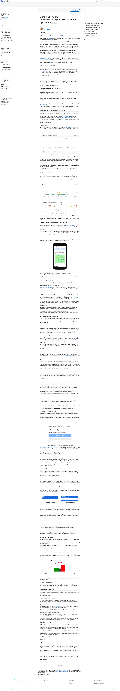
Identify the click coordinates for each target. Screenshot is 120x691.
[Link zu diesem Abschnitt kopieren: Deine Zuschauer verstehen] (49, 292)
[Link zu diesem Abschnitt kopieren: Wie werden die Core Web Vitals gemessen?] (63, 88)
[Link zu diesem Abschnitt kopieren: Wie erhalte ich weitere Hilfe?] (55, 589)
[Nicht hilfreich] (79, 14)
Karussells (41, 353)
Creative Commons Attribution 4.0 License (64, 670)
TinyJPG (68, 364)
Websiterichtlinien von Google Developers (62, 671)
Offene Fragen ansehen (46, 681)
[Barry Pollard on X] (44, 30)
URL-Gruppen (48, 215)
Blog (40, 1)
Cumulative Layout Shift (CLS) (48, 74)
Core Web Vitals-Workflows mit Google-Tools (67, 117)
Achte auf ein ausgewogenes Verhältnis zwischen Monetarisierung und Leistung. (53, 576)
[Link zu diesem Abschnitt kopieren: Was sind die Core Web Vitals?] (56, 65)
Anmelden (117, 1)
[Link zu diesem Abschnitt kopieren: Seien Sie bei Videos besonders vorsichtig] (54, 371)
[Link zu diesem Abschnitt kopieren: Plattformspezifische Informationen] (56, 598)
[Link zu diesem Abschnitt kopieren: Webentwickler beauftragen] (53, 622)
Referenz (28, 1)
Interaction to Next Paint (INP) (47, 77)
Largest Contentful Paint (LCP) (47, 71)
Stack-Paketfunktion (57, 606)
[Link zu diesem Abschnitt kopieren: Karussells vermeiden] (47, 351)
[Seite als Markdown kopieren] (55, 22)
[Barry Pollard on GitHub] (45, 30)
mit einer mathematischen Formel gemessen (50, 447)
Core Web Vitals (49, 38)
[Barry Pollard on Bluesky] (48, 30)
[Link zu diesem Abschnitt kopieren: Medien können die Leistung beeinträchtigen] (56, 335)
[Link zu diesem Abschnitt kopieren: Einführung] (46, 32)
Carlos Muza (49, 662)
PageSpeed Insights (70, 103)
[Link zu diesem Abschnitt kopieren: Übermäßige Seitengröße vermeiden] (53, 582)
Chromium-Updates (72, 681)
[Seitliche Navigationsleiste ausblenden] (11, 689)
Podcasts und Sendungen (72, 684)
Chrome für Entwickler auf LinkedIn (99, 683)
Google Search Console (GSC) (46, 175)
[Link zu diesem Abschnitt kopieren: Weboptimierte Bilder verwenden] (51, 359)
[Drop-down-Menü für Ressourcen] (18, 1)
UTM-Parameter (49, 327)
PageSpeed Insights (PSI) (69, 127)
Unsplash (54, 662)
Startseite (41, 14)
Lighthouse (42, 542)
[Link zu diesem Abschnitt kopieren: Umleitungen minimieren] (48, 305)
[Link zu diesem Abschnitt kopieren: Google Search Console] (51, 173)
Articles (2, 4)
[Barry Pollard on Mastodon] (47, 30)
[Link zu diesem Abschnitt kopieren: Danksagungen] (48, 659)
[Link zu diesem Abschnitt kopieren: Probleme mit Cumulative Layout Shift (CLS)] (59, 411)
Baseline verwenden (35, 1)
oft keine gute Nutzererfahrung (67, 355)
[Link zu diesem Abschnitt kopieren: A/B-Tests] (44, 380)
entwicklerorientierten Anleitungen (46, 58)
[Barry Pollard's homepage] (49, 30)
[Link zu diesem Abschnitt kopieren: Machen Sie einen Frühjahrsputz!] (52, 523)
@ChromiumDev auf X (97, 680)
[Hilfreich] (78, 14)
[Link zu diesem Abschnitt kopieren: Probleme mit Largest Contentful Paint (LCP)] (60, 237)
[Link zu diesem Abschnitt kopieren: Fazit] (43, 642)
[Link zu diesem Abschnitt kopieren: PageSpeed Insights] (49, 125)
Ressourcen (15, 1)
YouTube (95, 681)
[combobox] (100, 1)
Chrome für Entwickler (72, 680)
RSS (94, 684)
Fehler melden (45, 680)
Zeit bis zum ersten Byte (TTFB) (46, 287)
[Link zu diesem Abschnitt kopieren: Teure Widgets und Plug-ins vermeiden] (54, 537)
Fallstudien (45, 1)
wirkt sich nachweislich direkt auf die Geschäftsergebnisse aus (64, 35)
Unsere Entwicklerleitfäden (71, 225)
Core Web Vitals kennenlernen (56, 14)
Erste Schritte (22, 1)
